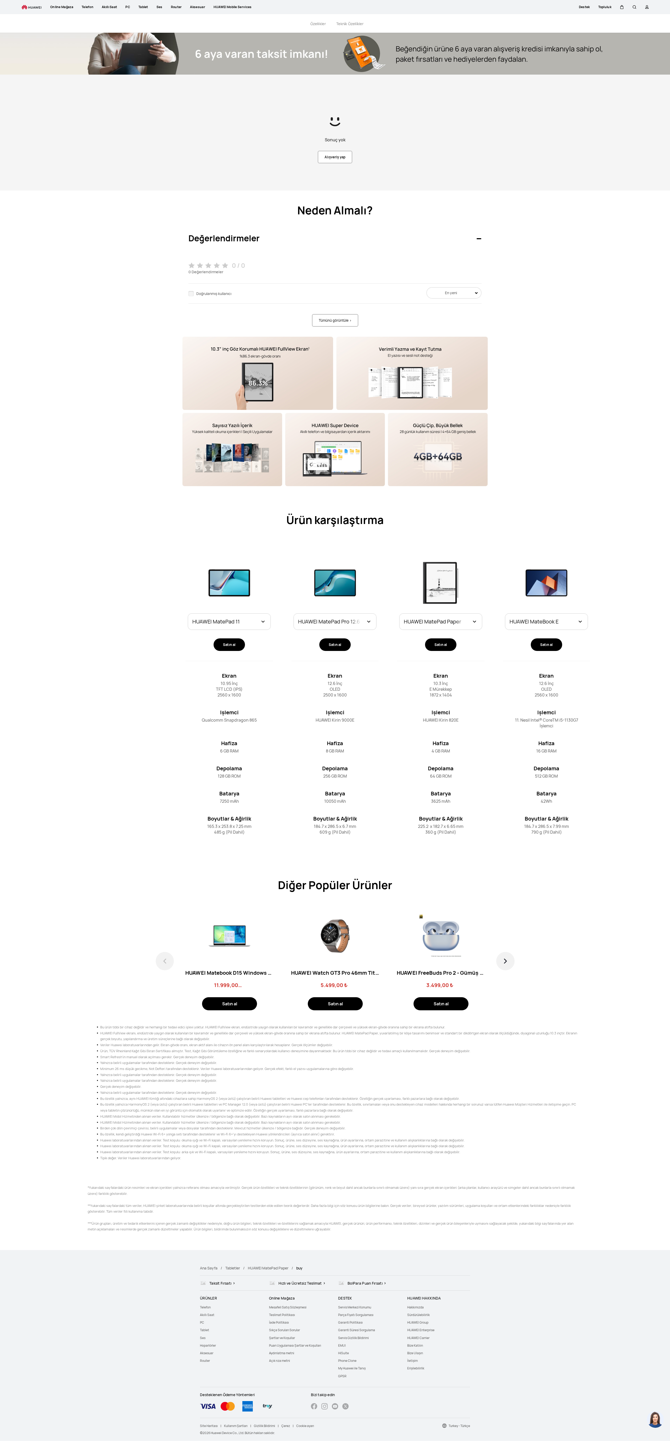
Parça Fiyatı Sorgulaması (355, 1315)
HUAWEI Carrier (418, 1338)
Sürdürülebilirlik (418, 1315)
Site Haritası (209, 1426)
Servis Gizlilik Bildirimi (353, 1338)
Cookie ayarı (305, 1426)
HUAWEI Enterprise (420, 1330)
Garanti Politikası (350, 1322)
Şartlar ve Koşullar (282, 1338)
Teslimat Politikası (282, 1315)
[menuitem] (231, 1307)
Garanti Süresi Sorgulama (356, 1330)
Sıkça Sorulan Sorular (284, 1330)
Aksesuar (206, 1353)
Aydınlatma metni (281, 1353)
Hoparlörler (208, 1345)
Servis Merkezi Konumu (354, 1307)
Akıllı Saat (207, 1315)
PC (202, 1322)
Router (205, 1360)
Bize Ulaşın (415, 1353)
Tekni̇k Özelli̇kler (350, 23)
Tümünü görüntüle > (335, 320)
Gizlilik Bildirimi (264, 1426)
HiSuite (343, 1353)
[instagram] (324, 1407)
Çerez (285, 1426)
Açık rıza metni (279, 1360)
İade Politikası (279, 1322)
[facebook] (314, 1407)
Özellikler (318, 23)
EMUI (342, 1345)
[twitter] (345, 1407)
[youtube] (335, 1407)
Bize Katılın (415, 1345)
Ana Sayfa (208, 1268)
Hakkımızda (415, 1307)
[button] (622, 7)
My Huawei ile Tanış (352, 1368)
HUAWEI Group (417, 1322)
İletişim (412, 1360)
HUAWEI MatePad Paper (268, 1268)
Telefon (205, 1307)
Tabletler (232, 1268)
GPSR (342, 1376)
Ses (202, 1338)
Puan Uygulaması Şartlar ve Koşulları (295, 1345)
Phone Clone (347, 1360)
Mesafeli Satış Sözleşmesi (287, 1307)
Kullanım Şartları (236, 1426)
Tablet (204, 1330)
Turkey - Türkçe (459, 1426)
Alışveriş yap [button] (335, 157)
